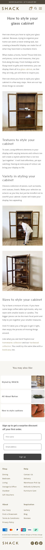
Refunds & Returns (32, 487)
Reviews (27, 518)
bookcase (6, 349)
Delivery (27, 478)
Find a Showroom (9, 514)
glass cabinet (26, 69)
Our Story (6, 510)
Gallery (27, 510)
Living (4, 482)
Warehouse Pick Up (32, 482)
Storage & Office (9, 487)
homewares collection (12, 342)
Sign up (22, 457)
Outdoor (6, 491)
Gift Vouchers (8, 495)
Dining (5, 474)
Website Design (25, 535)
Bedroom (6, 478)
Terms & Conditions (10, 518)
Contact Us (28, 474)
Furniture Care (30, 491)
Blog (25, 514)
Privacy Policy (8, 522)
